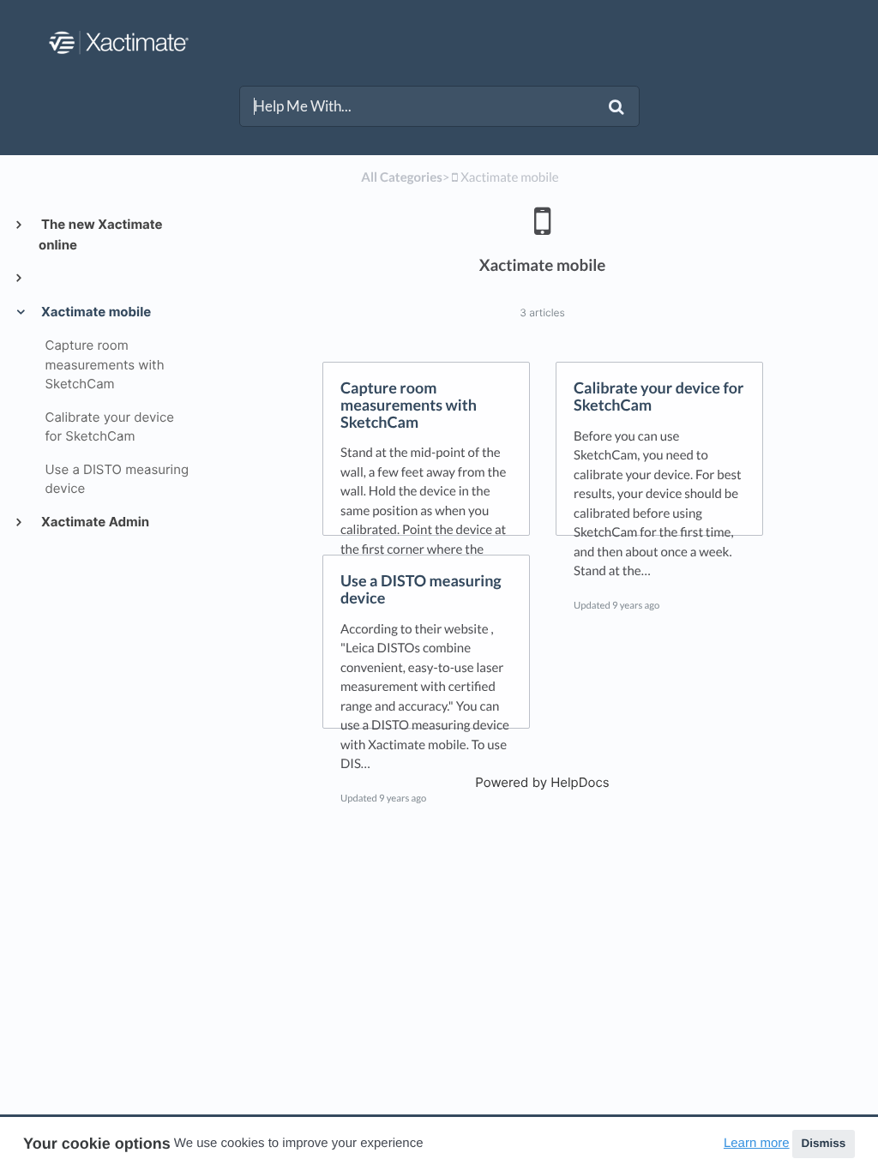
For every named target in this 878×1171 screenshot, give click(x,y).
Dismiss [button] (823, 1143)
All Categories (401, 177)
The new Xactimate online (101, 234)
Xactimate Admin (94, 521)
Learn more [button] (757, 1143)
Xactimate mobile (95, 311)
